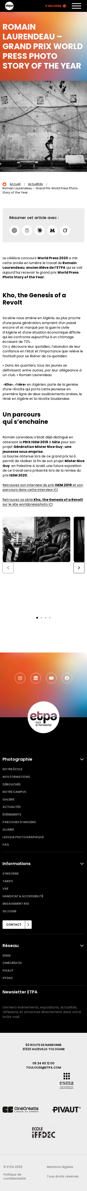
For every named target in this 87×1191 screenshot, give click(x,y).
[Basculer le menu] (76, 6)
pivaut (8, 970)
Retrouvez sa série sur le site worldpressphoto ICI (43, 502)
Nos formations (16, 777)
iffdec (8, 978)
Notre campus (14, 792)
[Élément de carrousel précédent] (8, 567)
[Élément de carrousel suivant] (78, 567)
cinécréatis (12, 963)
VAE (5, 888)
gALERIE (8, 799)
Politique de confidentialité (14, 1176)
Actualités (12, 807)
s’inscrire (11, 873)
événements (12, 814)
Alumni (8, 829)
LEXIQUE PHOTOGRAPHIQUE (23, 837)
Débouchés (12, 784)
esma (7, 955)
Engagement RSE (16, 904)
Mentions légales (60, 1167)
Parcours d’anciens (19, 822)
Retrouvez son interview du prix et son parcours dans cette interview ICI (43, 487)
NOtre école (12, 769)
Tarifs (8, 881)
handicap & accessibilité (23, 896)
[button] (37, 618)
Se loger (9, 911)
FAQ (6, 844)
